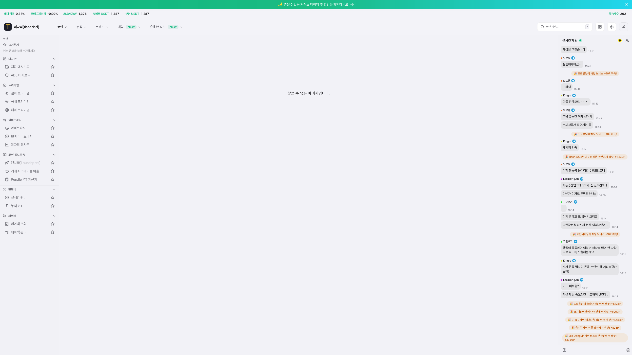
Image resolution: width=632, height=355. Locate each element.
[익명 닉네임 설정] (627, 40)
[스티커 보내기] (628, 350)
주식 (79, 27)
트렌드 (100, 27)
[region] (595, 195)
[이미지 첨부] (564, 350)
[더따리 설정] (611, 26)
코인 (60, 27)
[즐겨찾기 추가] (52, 66)
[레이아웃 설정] (599, 26)
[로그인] (623, 26)
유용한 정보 (163, 27)
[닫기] (626, 4)
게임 (126, 27)
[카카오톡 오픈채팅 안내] (620, 40)
